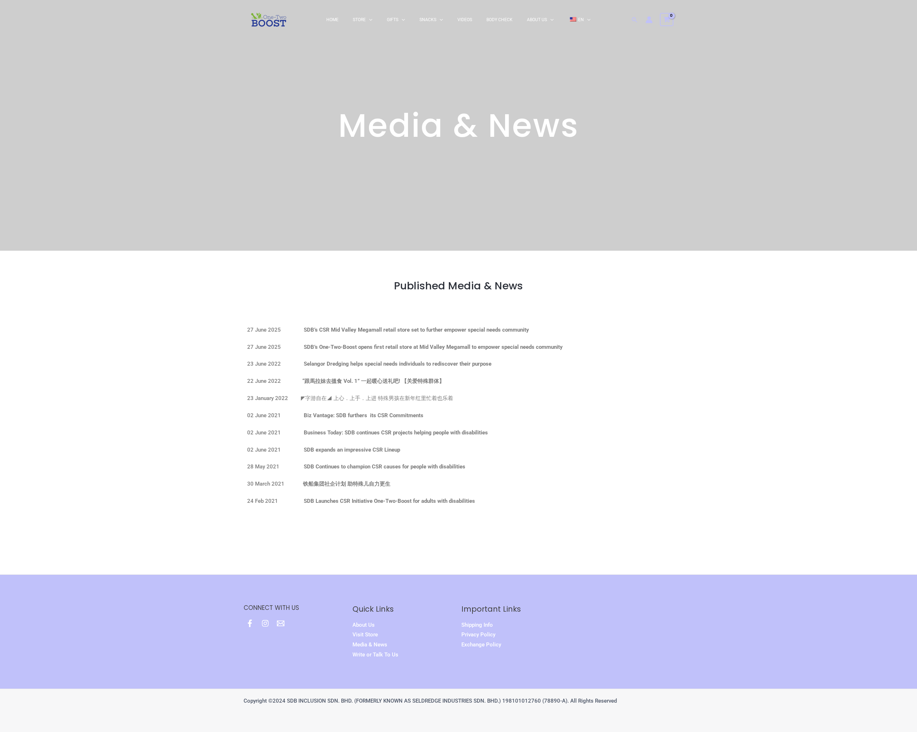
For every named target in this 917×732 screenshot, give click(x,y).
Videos (464, 19)
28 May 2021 (356, 466)
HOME (332, 19)
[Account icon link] (649, 19)
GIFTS (392, 19)
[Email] (281, 623)
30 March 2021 (275, 484)
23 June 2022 (373, 364)
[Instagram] (265, 623)
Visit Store (365, 634)
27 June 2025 (391, 330)
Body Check (499, 19)
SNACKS (427, 19)
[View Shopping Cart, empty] (666, 20)
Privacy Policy (478, 634)
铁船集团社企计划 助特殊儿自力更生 (346, 484)
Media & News (369, 644)
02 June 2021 (335, 415)
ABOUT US (537, 19)
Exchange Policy (481, 644)
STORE (359, 19)
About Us (363, 625)
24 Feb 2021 (361, 501)
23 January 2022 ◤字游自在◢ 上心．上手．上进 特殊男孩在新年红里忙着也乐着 (350, 398)
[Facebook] (250, 623)
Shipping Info (477, 625)
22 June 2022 (351, 381)
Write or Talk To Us (375, 654)
